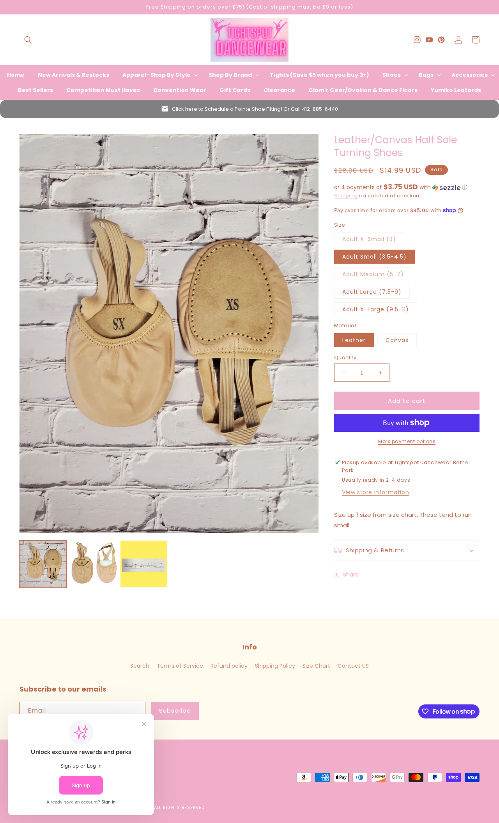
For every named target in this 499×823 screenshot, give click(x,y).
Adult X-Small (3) (373, 240)
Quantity (345, 357)
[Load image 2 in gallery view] (93, 564)
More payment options (406, 441)
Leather (354, 340)
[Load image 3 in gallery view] (143, 564)
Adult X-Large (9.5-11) (375, 309)
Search (139, 666)
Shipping (346, 195)
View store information (375, 492)
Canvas (397, 340)
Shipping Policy (275, 666)
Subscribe (175, 710)
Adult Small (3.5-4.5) (374, 257)
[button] (28, 39)
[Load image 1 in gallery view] (42, 564)
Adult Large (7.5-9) (372, 292)
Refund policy (229, 666)
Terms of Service (180, 666)
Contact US (353, 666)
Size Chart (316, 666)
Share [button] (351, 574)
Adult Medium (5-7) (377, 275)
